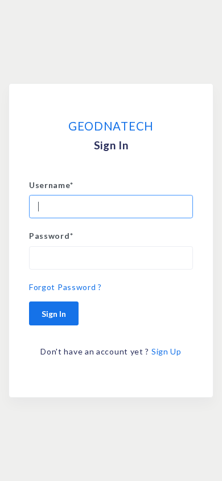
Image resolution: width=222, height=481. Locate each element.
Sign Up (166, 351)
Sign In (54, 314)
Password (51, 235)
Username (51, 185)
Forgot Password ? (65, 287)
